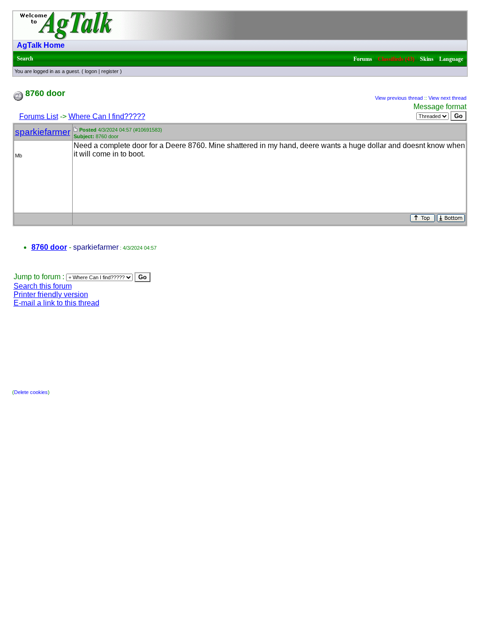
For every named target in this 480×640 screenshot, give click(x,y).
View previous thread (399, 98)
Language (451, 59)
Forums (362, 59)
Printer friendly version (51, 294)
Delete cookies (31, 392)
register (110, 71)
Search (25, 58)
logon (91, 71)
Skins (427, 59)
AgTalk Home (41, 45)
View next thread (447, 98)
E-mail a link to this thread (56, 303)
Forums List (38, 116)
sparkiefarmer (42, 132)
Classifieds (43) (396, 59)
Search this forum (43, 286)
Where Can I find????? (106, 116)
